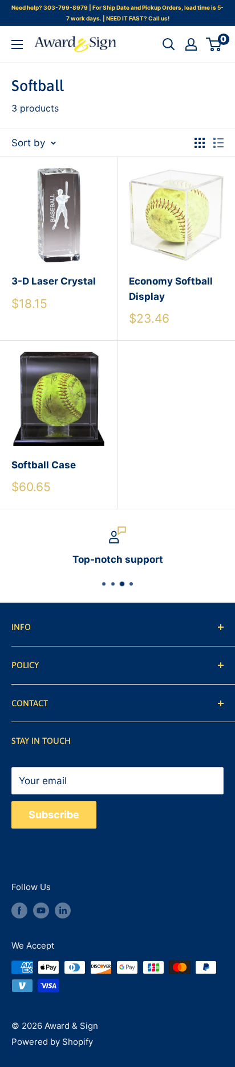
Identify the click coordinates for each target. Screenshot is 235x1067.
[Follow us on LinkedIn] (63, 910)
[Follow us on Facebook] (19, 910)
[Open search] (169, 44)
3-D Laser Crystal (53, 281)
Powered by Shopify (52, 1041)
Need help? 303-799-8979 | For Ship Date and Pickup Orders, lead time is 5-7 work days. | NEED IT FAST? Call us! (117, 13)
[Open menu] (17, 44)
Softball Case (43, 465)
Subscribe (54, 815)
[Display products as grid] (200, 143)
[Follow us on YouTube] (41, 910)
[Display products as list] (218, 143)
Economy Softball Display (171, 288)
